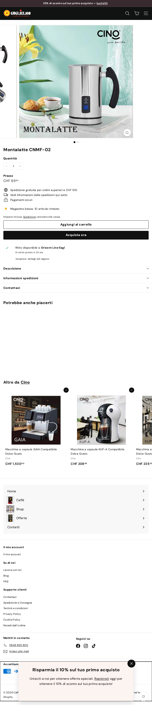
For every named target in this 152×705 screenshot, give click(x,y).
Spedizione (29, 216)
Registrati (101, 679)
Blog (6, 575)
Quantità (10, 158)
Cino (25, 382)
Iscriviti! (102, 3)
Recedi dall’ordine (14, 625)
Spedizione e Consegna (17, 602)
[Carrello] (136, 13)
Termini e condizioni (15, 608)
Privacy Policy (12, 614)
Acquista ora (76, 235)
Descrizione (12, 269)
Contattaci (11, 288)
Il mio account (12, 554)
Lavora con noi (12, 570)
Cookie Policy (11, 619)
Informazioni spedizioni (20, 278)
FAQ (5, 581)
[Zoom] (127, 132)
